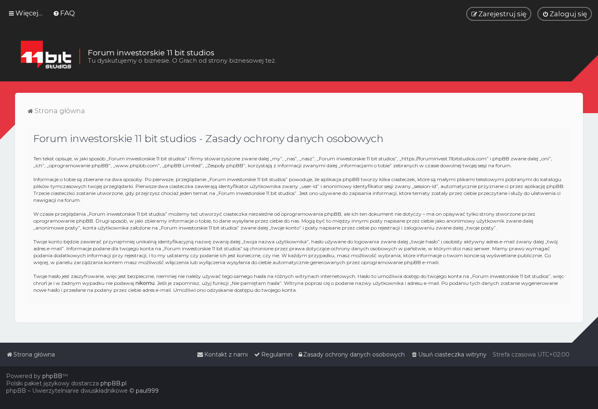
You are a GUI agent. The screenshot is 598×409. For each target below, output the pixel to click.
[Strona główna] (45, 56)
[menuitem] (64, 13)
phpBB (52, 376)
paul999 (147, 390)
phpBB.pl (113, 383)
